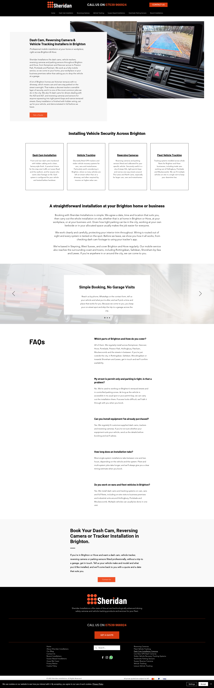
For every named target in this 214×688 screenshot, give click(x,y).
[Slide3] (109, 317)
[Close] (211, 684)
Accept (203, 684)
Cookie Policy (52, 666)
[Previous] (13, 293)
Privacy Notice (52, 663)
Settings (192, 684)
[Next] (200, 293)
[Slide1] (104, 317)
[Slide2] (107, 317)
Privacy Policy (98, 684)
